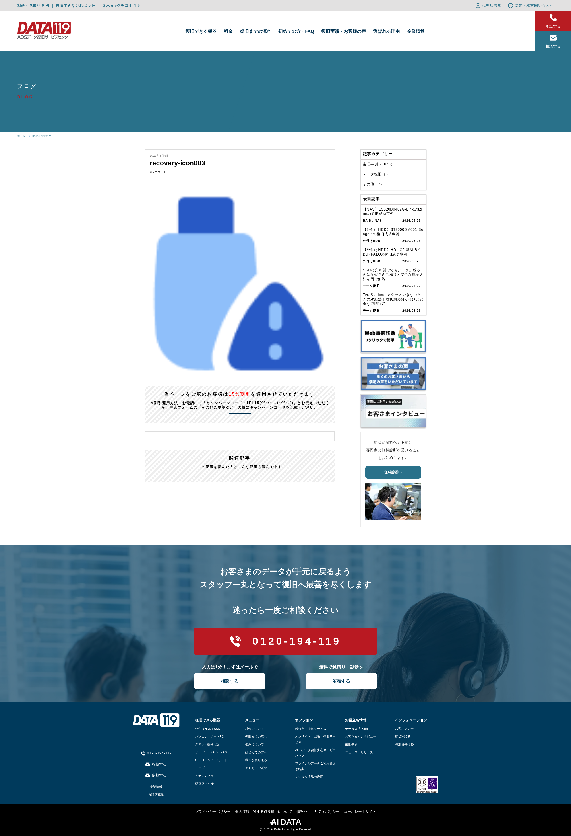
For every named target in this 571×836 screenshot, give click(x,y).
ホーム (21, 136)
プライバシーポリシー (213, 812)
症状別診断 (403, 736)
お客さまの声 (404, 728)
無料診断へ (393, 472)
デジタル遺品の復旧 (309, 777)
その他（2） (373, 184)
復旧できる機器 (201, 31)
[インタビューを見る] (393, 410)
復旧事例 (351, 744)
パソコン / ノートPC (209, 736)
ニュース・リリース (359, 752)
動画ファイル (204, 783)
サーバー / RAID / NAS (211, 752)
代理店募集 (492, 5)
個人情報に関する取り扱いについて (263, 812)
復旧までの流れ (255, 31)
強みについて (254, 744)
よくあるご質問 (256, 768)
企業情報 (416, 31)
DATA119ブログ (41, 136)
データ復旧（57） (378, 174)
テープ (200, 768)
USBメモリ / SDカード (211, 760)
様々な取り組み (256, 760)
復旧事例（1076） (379, 164)
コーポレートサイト (360, 812)
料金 (228, 31)
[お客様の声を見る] (393, 373)
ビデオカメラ (204, 775)
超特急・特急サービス (310, 728)
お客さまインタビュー (360, 736)
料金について (254, 728)
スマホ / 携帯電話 (207, 744)
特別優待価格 (404, 744)
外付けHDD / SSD (207, 728)
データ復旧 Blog (356, 728)
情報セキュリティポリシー (318, 812)
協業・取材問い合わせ (534, 5)
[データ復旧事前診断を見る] (393, 336)
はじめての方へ (256, 752)
